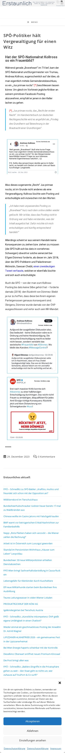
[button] (60, 683)
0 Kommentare (46, 456)
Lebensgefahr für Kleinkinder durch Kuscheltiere (28, 580)
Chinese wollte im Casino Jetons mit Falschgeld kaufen (31, 516)
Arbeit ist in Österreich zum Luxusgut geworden (28, 543)
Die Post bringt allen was (16, 660)
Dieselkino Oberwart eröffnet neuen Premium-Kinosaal (31, 654)
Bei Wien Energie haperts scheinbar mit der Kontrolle (30, 647)
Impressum (55, 748)
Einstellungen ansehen (32, 740)
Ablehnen (32, 730)
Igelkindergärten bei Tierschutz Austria (23, 610)
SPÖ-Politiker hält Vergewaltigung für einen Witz (29, 41)
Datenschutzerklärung (14, 748)
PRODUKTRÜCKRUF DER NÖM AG (20, 603)
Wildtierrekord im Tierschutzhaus (20, 499)
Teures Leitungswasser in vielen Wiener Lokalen (27, 597)
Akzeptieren (32, 721)
